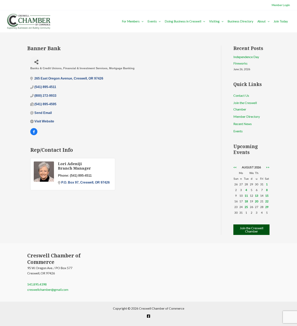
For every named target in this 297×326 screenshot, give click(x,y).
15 (267, 195)
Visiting (214, 21)
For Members (131, 21)
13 (256, 195)
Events (152, 21)
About (261, 21)
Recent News (242, 124)
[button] (141, 21)
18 (246, 201)
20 (256, 201)
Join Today (281, 21)
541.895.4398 (37, 284)
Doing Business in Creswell (183, 21)
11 (246, 195)
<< (235, 167)
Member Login (281, 5)
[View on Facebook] (33, 134)
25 (246, 207)
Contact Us (241, 95)
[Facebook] (148, 316)
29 (267, 207)
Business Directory (240, 21)
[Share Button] (34, 61)
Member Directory (246, 116)
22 (267, 201)
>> (268, 167)
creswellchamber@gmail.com (47, 289)
